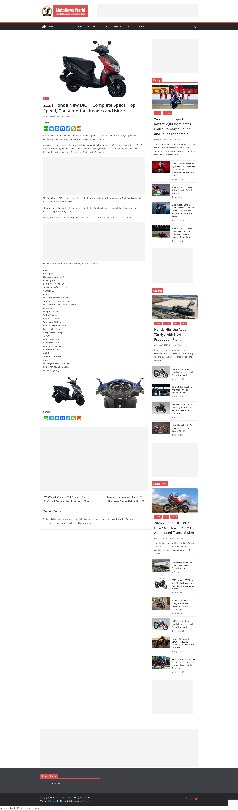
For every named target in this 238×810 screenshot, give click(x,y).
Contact (142, 26)
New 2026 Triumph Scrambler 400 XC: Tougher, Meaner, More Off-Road (183, 643)
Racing (117, 26)
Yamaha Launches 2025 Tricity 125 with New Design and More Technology (183, 605)
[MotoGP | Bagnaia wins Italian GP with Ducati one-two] (161, 192)
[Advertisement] (147, 10)
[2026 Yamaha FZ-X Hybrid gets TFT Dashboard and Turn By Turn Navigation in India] (161, 586)
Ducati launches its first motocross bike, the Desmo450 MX (183, 428)
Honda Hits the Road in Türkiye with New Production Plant (172, 334)
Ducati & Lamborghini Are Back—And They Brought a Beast (182, 390)
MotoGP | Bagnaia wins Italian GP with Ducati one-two (183, 190)
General (91, 26)
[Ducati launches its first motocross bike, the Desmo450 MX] (161, 430)
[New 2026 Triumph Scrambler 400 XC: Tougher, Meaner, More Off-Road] (161, 645)
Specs (46, 99)
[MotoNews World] (43, 26)
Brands (53, 26)
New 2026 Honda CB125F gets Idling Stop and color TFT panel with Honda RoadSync (183, 663)
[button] (58, 26)
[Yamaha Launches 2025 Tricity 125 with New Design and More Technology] (161, 606)
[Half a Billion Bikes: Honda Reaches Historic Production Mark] (161, 374)
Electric (105, 26)
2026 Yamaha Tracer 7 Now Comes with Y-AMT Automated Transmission (174, 527)
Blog (130, 26)
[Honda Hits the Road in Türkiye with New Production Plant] (175, 307)
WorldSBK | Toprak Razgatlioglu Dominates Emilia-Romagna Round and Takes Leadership (172, 126)
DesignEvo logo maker (28, 807)
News (80, 26)
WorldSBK (167, 113)
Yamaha (174, 517)
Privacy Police (55, 783)
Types (67, 26)
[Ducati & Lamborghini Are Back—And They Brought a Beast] (161, 392)
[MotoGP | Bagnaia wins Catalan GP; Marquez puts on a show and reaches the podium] (161, 234)
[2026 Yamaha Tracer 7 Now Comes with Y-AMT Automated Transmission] (175, 500)
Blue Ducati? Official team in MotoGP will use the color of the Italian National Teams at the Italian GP (183, 210)
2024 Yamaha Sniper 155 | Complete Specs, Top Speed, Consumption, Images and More (67, 499)
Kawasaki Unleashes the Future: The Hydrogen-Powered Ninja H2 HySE (125, 499)
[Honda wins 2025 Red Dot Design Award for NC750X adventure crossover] (161, 411)
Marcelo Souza (69, 116)
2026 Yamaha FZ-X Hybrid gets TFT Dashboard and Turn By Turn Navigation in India (183, 584)
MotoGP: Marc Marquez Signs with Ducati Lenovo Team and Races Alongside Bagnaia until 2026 (183, 169)
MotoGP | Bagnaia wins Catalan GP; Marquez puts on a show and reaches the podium (183, 232)
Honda (46, 135)
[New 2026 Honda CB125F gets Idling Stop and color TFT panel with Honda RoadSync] (161, 665)
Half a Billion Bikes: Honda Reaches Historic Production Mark (183, 372)
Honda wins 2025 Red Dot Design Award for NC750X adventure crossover (182, 409)
